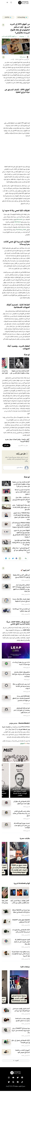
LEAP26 (7, 17)
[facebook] (22, 1077)
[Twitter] (9, 1082)
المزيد (16, 1060)
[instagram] (9, 1077)
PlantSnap (19, 230)
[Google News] (13, 1082)
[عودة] (3, 24)
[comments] (25, 558)
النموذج (22, 743)
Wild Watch (17, 222)
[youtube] (13, 1077)
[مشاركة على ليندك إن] (5, 558)
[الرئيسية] (28, 36)
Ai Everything (21, 17)
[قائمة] (7, 2)
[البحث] (11, 2)
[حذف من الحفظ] (3, 57)
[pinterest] (18, 1082)
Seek (24, 230)
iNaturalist (19, 219)
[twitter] (18, 1077)
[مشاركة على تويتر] (12, 558)
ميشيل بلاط (23, 57)
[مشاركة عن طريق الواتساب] (9, 558)
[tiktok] (22, 1082)
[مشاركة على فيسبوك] (16, 558)
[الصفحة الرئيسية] (23, 2)
